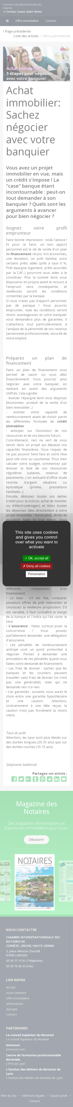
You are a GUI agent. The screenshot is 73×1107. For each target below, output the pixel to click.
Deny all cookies (38, 566)
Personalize (36, 574)
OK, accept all (37, 558)
